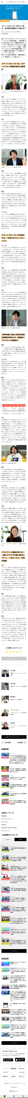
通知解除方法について (14, 1091)
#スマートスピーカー (6, 31)
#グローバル (13, 31)
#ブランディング (5, 830)
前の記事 (8, 742)
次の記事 (20, 742)
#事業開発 (4, 816)
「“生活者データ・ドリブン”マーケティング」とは (14, 1083)
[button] (25, 2)
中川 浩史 (12, 670)
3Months (20, 839)
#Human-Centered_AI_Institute (9, 827)
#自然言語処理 (4, 33)
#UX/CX (18, 31)
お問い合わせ (14, 1087)
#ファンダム (4, 821)
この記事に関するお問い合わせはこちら (13, 736)
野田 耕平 (12, 696)
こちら (12, 52)
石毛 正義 (12, 683)
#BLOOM (3, 824)
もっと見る (13, 950)
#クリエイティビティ (6, 818)
